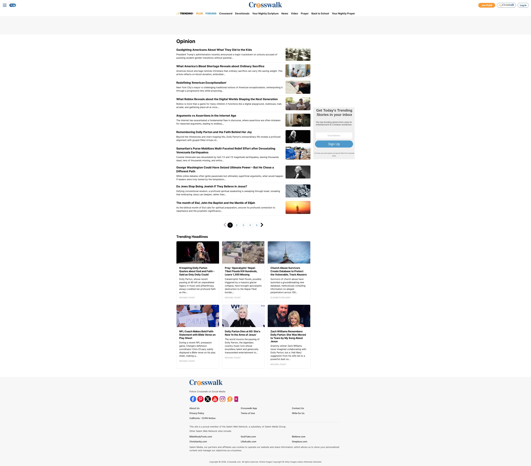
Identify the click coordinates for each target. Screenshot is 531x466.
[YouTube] (215, 399)
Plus (199, 13)
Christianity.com (198, 441)
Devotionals (242, 13)
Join (486, 5)
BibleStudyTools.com (200, 436)
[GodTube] (237, 399)
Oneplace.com (299, 441)
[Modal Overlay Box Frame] (334, 133)
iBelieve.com (298, 436)
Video (294, 13)
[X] (208, 399)
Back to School (320, 13)
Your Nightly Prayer (343, 13)
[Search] (12, 5)
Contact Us (298, 408)
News (284, 13)
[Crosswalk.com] (265, 5)
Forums (210, 13)
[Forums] (230, 399)
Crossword (225, 13)
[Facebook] (193, 399)
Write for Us (298, 413)
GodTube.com (248, 436)
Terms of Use (248, 413)
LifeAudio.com (248, 441)
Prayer (305, 13)
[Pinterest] (200, 399)
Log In (523, 5)
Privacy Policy (196, 413)
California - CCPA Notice (202, 418)
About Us (194, 408)
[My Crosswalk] (506, 5)
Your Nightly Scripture (265, 13)
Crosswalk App (249, 408)
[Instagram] (222, 399)
